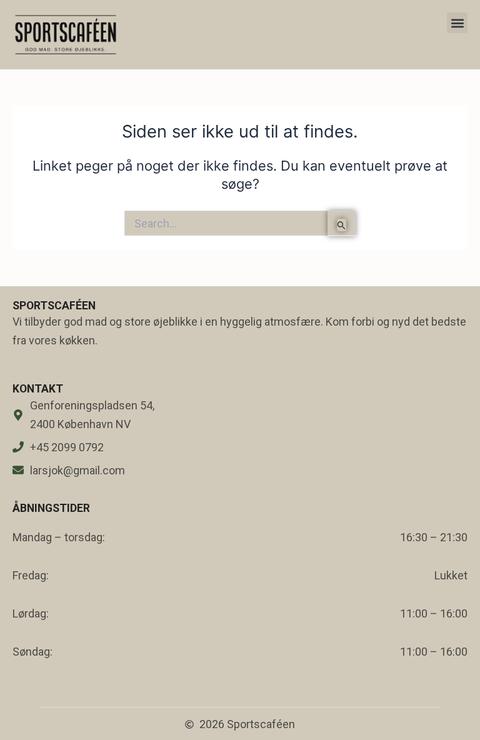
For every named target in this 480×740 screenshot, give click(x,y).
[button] (457, 22)
